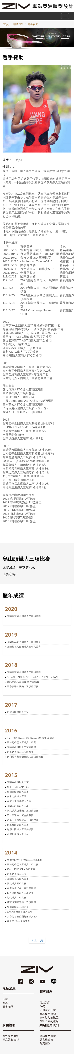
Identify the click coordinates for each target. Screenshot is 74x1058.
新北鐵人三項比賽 (16, 883)
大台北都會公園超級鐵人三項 (22, 916)
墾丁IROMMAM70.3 (18, 787)
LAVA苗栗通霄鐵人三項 (20, 911)
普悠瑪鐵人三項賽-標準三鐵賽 (23, 681)
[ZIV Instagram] (31, 979)
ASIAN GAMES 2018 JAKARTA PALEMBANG (33, 677)
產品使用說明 (48, 1013)
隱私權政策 (46, 1039)
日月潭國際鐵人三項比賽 (20, 893)
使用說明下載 (48, 1010)
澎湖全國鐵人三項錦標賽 (20, 829)
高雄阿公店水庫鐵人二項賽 (21, 742)
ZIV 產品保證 (11, 1035)
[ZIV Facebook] (21, 979)
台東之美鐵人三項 (16, 796)
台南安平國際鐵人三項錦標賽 (22, 820)
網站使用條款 (48, 1035)
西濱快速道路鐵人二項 (19, 801)
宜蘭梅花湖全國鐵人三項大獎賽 (24, 646)
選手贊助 (32, 24)
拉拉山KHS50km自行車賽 (21, 869)
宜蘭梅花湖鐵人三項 (18, 878)
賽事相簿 (8, 1006)
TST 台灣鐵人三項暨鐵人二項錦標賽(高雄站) (31, 738)
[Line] (53, 979)
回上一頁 (37, 940)
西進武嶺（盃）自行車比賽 (21, 888)
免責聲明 (45, 1043)
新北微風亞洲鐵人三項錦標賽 (22, 810)
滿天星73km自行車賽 (18, 921)
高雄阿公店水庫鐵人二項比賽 (22, 864)
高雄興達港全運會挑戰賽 (20, 815)
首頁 (6, 24)
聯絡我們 (45, 1002)
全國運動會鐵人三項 (18, 791)
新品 (5, 1002)
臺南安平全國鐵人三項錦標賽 (22, 686)
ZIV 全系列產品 (49, 1021)
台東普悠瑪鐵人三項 (18, 824)
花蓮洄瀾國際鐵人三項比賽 (21, 902)
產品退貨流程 (11, 1039)
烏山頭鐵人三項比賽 (18, 907)
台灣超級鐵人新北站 (18, 834)
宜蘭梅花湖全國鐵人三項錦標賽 (24, 616)
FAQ (42, 1006)
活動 (5, 999)
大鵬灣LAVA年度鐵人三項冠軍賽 (24, 860)
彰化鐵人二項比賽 (16, 897)
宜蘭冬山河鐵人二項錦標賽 (21, 747)
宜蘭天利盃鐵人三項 (18, 806)
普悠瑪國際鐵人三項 (18, 712)
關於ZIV (18, 24)
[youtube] (43, 979)
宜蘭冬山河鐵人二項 (18, 782)
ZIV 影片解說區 (49, 1017)
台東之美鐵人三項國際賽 (20, 752)
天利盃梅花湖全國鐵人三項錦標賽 (25, 756)
